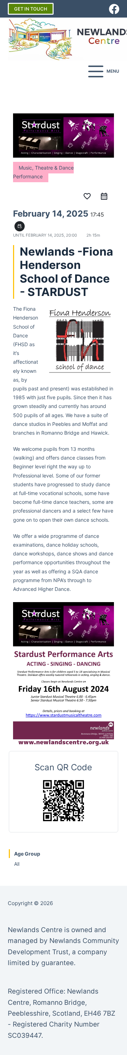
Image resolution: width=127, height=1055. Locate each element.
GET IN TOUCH (30, 9)
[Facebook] (114, 9)
